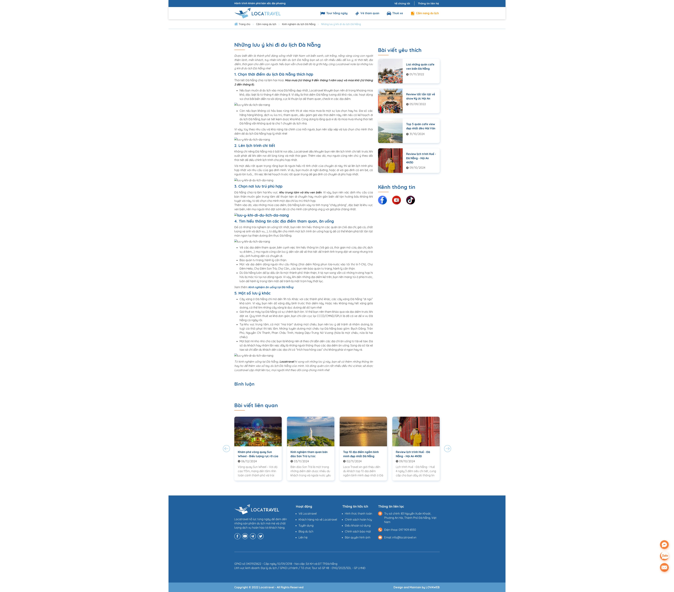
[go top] (664, 578)
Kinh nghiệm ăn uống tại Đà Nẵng (270, 287)
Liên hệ (303, 537)
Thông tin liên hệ (428, 3)
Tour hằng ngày (337, 13)
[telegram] (253, 536)
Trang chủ (244, 24)
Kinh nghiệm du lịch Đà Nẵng (298, 24)
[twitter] (260, 536)
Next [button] (447, 448)
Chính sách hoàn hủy (358, 519)
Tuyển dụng (306, 525)
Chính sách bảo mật (358, 531)
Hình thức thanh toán (358, 513)
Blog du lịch (306, 531)
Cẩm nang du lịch (427, 13)
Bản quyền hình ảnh (357, 537)
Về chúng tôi (402, 3)
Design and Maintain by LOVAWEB (417, 587)
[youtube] (245, 536)
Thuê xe (397, 13)
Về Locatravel (308, 513)
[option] (258, 448)
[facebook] (237, 536)
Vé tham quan (369, 13)
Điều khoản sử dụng (358, 525)
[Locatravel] (257, 13)
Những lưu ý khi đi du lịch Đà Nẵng (341, 24)
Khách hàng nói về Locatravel (318, 519)
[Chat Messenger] (664, 544)
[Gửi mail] (664, 567)
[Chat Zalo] (664, 556)
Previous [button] (226, 448)
